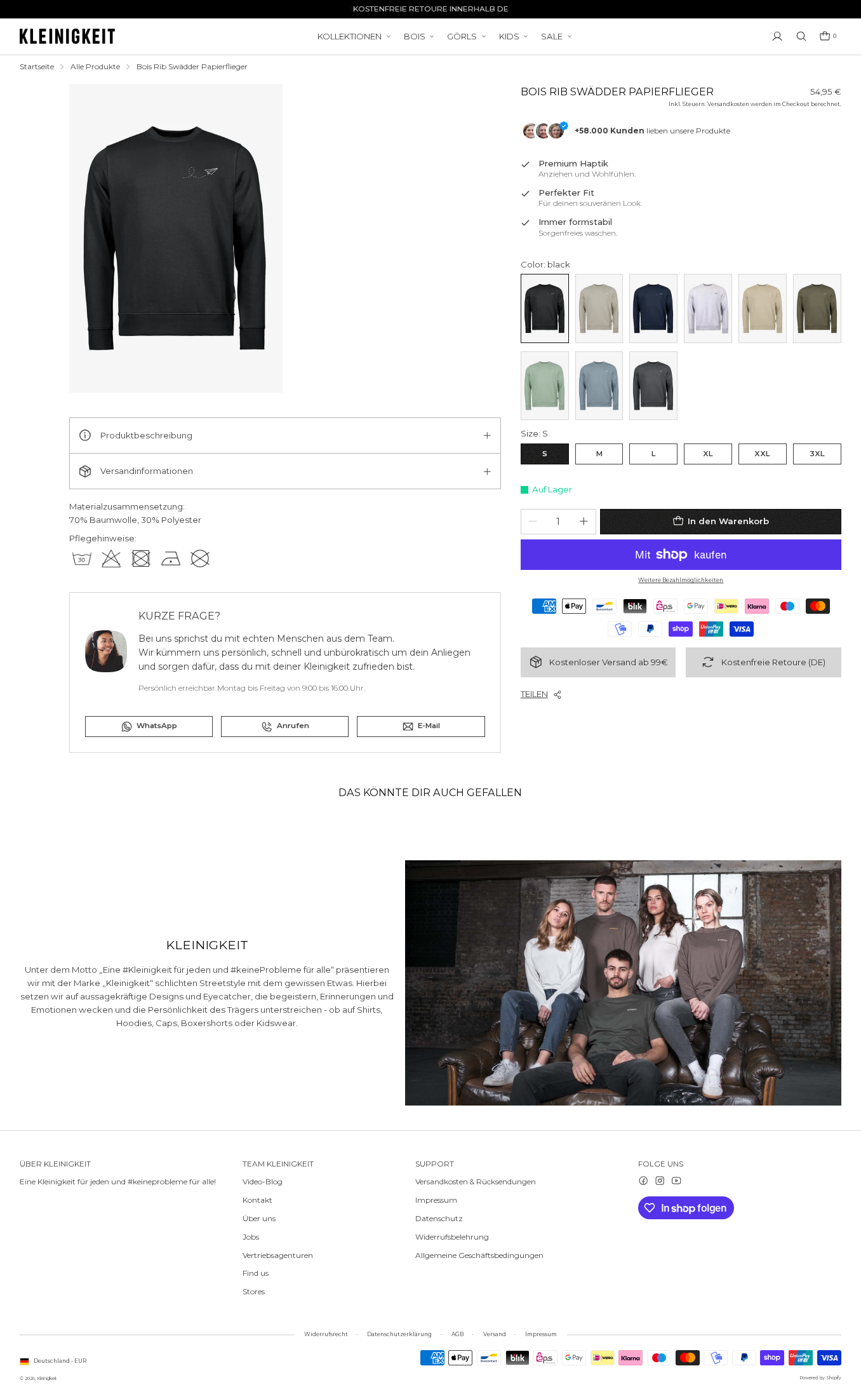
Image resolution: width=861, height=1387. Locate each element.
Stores (254, 1291)
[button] (827, 36)
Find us (256, 1273)
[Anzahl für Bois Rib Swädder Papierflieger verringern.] (533, 521)
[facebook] (643, 1180)
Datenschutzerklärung (399, 1334)
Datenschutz (439, 1218)
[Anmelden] (777, 36)
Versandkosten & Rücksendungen (475, 1181)
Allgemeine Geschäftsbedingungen (479, 1255)
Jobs (251, 1237)
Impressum (436, 1200)
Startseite (37, 66)
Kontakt (257, 1200)
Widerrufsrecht (326, 1334)
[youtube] (676, 1180)
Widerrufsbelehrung (452, 1237)
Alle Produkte (95, 66)
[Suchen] (801, 36)
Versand (494, 1334)
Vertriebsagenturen (278, 1255)
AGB (457, 1334)
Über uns (259, 1218)
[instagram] (660, 1180)
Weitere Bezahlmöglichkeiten (680, 580)
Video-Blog (263, 1181)
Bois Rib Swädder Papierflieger (192, 66)
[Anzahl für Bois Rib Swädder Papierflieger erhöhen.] (583, 521)
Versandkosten (728, 104)
